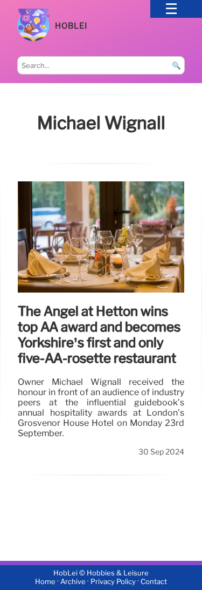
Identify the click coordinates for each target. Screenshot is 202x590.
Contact (154, 582)
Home (45, 582)
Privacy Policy (113, 582)
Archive (73, 582)
